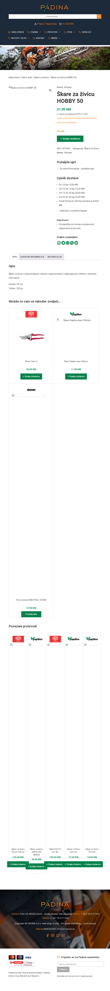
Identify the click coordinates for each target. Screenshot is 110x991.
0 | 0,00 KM (68, 24)
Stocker (68, 87)
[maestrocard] (20, 957)
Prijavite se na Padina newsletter (80, 957)
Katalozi (86, 32)
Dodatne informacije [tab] (32, 257)
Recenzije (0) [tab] (55, 257)
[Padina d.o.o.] (55, 7)
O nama (34, 32)
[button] (50, 90)
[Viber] (72, 243)
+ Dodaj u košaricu (70, 138)
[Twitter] (63, 243)
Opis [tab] (14, 257)
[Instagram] (67, 243)
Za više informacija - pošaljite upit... (76, 168)
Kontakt (40, 38)
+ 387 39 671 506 (59, 918)
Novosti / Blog (18, 38)
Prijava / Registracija (47, 24)
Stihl (69, 32)
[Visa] (28, 957)
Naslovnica (17, 32)
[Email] (76, 243)
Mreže (54, 38)
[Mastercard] (12, 957)
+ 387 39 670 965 (90, 914)
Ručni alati (27, 77)
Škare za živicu (41, 77)
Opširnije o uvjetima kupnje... (73, 210)
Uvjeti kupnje (89, 923)
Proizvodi (52, 32)
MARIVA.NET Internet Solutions (59, 929)
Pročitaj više (31, 614)
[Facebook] (59, 243)
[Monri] (21, 963)
